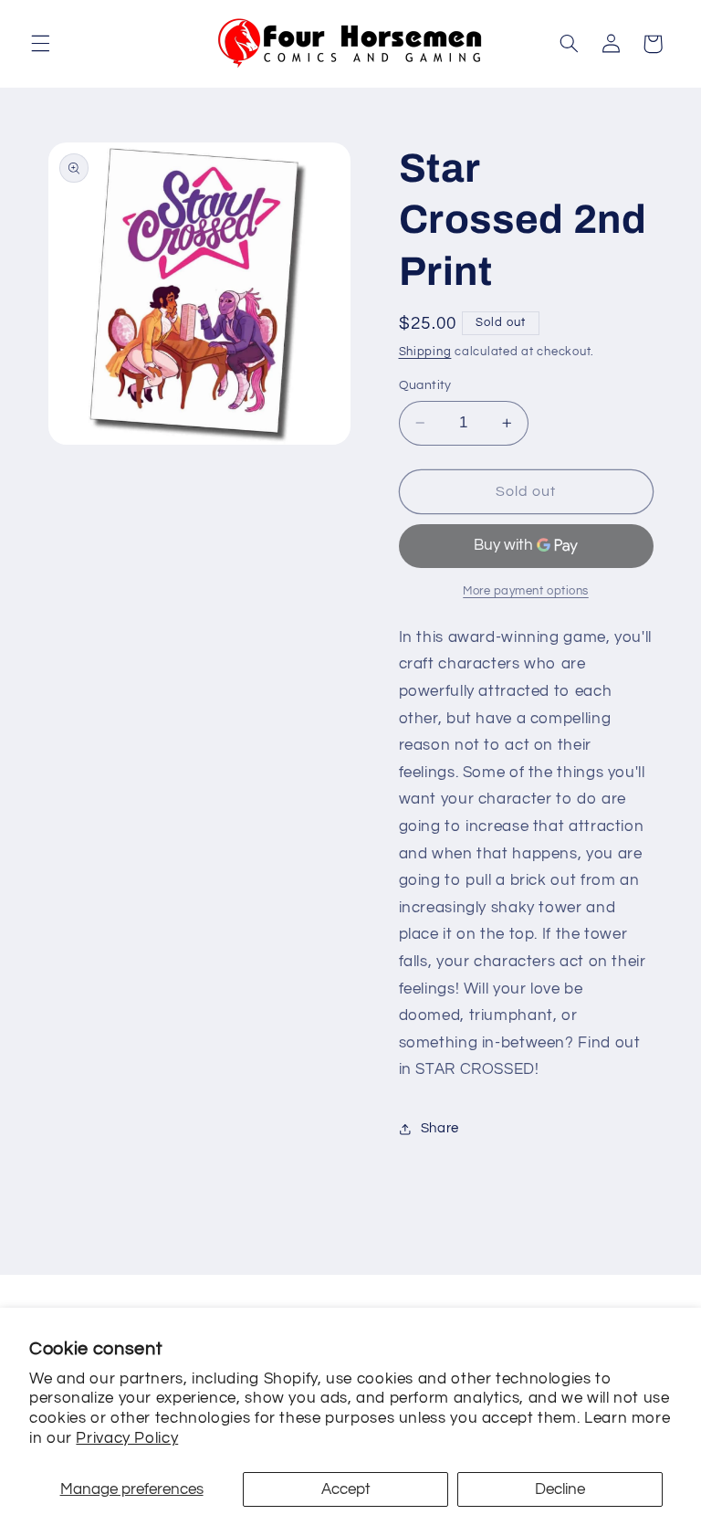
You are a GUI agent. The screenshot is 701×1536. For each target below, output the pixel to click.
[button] (40, 44)
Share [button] (440, 1128)
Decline (560, 1489)
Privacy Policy (127, 1438)
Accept (346, 1489)
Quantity (425, 385)
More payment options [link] (526, 591)
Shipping (425, 352)
